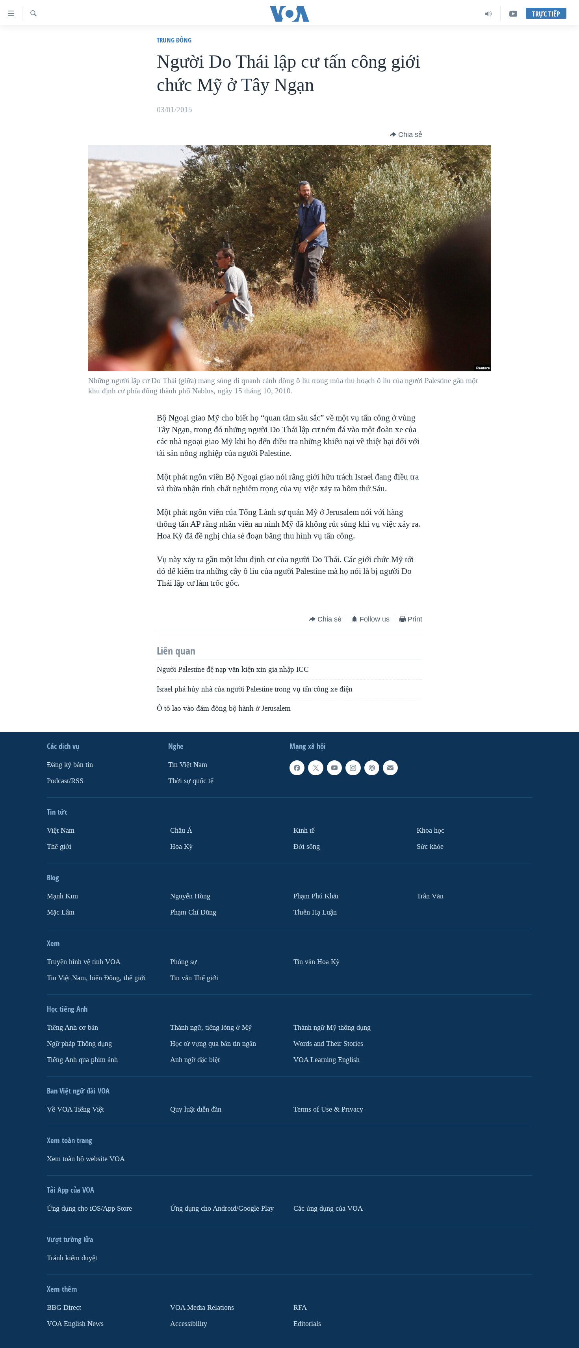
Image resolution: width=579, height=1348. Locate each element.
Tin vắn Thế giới (194, 978)
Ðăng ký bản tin (70, 764)
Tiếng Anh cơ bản (72, 1027)
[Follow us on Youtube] (334, 767)
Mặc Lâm (60, 912)
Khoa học (430, 830)
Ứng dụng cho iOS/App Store (89, 1208)
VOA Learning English (326, 1059)
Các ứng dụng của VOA (328, 1208)
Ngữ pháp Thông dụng (79, 1043)
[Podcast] (371, 767)
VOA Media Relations (202, 1307)
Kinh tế (304, 830)
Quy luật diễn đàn (195, 1109)
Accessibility (188, 1323)
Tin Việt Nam (187, 764)
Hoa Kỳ (181, 846)
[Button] (406, 134)
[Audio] (489, 14)
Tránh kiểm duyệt (72, 1258)
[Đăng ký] (390, 767)
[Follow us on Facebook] (297, 767)
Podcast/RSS (65, 781)
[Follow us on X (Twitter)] (315, 767)
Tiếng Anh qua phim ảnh (82, 1059)
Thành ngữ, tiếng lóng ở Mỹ (211, 1027)
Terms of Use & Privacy (328, 1109)
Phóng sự (183, 961)
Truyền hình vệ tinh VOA (84, 961)
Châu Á (181, 830)
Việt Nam (60, 830)
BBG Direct (64, 1307)
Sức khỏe (430, 846)
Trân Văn (430, 896)
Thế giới (59, 846)
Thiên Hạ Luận (315, 912)
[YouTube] (513, 14)
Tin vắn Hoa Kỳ (316, 961)
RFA (300, 1307)
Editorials (307, 1323)
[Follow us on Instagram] (352, 767)
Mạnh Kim (62, 896)
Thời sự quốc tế (190, 781)
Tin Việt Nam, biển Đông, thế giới (96, 978)
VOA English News (75, 1323)
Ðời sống (306, 846)
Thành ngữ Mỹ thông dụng (332, 1027)
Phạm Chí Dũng (193, 912)
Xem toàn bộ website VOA (86, 1159)
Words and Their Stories (328, 1043)
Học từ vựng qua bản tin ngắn (213, 1043)
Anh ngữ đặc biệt (195, 1059)
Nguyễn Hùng (190, 896)
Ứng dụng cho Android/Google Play (222, 1208)
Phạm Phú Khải (315, 896)
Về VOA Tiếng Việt (75, 1109)
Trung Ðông (174, 39)
